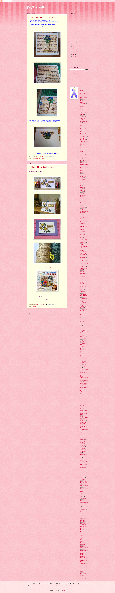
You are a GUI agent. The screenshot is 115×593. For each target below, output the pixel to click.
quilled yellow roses (84, 535)
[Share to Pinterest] (53, 156)
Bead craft (82, 193)
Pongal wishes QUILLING (82, 119)
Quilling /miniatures (84, 352)
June (74, 46)
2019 (73, 22)
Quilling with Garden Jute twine (41, 167)
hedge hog (82, 495)
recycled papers (83, 563)
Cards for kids (82, 207)
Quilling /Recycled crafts (83, 122)
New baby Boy (83, 281)
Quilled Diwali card (83, 154)
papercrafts (36, 6)
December (75, 34)
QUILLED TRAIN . (83, 298)
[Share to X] (50, 156)
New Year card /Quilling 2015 (83, 278)
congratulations (83, 479)
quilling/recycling (83, 167)
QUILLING (82, 90)
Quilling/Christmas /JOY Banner (83, 396)
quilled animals (83, 162)
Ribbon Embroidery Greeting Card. (84, 434)
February (74, 56)
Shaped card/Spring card (83, 452)
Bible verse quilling (83, 128)
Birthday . (82, 131)
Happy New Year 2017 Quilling (83, 256)
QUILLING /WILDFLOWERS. (83, 302)
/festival (81, 172)
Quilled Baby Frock (83, 314)
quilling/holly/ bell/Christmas (83, 554)
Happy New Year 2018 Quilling (83, 259)
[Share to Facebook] (52, 156)
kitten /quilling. (83, 498)
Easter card (82, 114)
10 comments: (41, 304)
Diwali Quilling (83, 220)
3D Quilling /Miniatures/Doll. (83, 181)
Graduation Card (83, 136)
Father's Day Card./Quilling (83, 233)
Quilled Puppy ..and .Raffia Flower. (83, 336)
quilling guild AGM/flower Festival (84, 547)
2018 (73, 24)
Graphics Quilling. (83, 239)
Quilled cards (82, 346)
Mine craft (82, 271)
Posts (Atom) (34, 313)
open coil (82, 500)
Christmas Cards (83, 93)
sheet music (82, 565)
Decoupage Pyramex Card (84, 217)
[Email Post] (46, 156)
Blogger (63, 590)
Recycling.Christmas (84, 429)
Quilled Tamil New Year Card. (83, 341)
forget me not (38, 158)
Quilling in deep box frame (84, 381)
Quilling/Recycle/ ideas (83, 403)
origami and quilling (84, 502)
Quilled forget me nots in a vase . (42, 17)
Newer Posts (30, 311)
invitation (82, 496)
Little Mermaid (83, 266)
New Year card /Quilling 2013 (83, 275)
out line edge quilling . (84, 505)
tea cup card (82, 571)
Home (47, 311)
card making (82, 477)
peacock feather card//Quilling (83, 508)
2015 (73, 30)
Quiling (81, 312)
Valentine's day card (83, 464)
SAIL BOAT (82, 439)
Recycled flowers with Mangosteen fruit (83, 423)
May (74, 48)
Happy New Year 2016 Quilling (83, 254)
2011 (73, 63)
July (73, 44)
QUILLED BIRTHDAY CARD (83, 143)
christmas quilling (83, 112)
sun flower (82, 569)
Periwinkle (82, 289)
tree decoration (83, 573)
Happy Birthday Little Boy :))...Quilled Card (83, 250)
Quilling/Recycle (83, 95)
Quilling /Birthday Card (83, 158)
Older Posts (64, 311)
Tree (81, 457)
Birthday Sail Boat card (83, 134)
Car (80, 205)
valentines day (82, 169)
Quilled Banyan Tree (84, 317)
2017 (73, 26)
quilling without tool (84, 550)
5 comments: (41, 156)
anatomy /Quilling (83, 472)
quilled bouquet (83, 518)
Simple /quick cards (83, 454)
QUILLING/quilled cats (83, 152)
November (75, 36)
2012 (73, 61)
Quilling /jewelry (83, 351)
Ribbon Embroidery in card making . (84, 437)
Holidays (81, 262)
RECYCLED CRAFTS (82, 124)
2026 (73, 15)
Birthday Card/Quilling (82, 103)
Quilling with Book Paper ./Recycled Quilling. (83, 384)
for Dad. (81, 491)
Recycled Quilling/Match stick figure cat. (84, 417)
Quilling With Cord (83, 372)
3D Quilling (82, 179)
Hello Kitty (82, 116)
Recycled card (82, 420)
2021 (73, 17)
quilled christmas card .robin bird (83, 524)
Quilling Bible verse (84, 358)
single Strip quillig (83, 566)
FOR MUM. (82, 229)
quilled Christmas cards (83, 98)
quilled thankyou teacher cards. (83, 533)
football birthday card (84, 488)
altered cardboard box (83, 469)
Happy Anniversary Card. (83, 247)
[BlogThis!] (49, 156)
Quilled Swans (83, 338)
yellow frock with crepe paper (83, 577)
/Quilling (82, 100)
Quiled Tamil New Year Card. (83, 310)
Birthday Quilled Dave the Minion (83, 200)
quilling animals (83, 544)
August (74, 42)
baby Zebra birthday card (84, 475)
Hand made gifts (83, 242)
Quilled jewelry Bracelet (83, 348)
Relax (81, 432)
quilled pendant (83, 531)
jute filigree (33, 306)
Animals (81, 183)
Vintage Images (83, 467)
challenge (51, 267)
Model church (82, 273)
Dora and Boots (83, 221)
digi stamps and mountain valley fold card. (84, 482)
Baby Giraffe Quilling (82, 191)
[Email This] (48, 156)
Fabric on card (82, 231)
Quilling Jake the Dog (83, 367)
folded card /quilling (84, 485)
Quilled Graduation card (83, 325)
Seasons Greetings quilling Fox (83, 446)
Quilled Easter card (83, 321)
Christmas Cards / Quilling (83, 105)
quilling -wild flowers (82, 542)
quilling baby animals (84, 164)
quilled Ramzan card (84, 511)
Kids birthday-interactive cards (83, 139)
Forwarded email (83, 236)
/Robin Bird (82, 170)
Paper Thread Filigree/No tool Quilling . (83, 284)
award (81, 111)
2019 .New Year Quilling (83, 177)
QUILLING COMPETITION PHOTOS (83, 306)
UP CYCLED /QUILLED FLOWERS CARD (83, 460)
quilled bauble (82, 516)
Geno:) (81, 237)
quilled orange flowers (82, 528)
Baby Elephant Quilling (83, 188)
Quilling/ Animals (83, 387)
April (74, 54)
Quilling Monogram (84, 369)
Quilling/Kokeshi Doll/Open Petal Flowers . (83, 400)
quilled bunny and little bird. (83, 521)
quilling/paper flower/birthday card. (84, 557)
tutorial (81, 575)
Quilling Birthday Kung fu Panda (83, 362)
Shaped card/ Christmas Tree (83, 449)
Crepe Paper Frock (83, 214)
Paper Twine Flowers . (84, 287)
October (74, 38)
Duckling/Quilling (83, 223)
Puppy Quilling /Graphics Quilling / (84, 295)
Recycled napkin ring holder (84, 427)
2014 (73, 32)
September (75, 40)
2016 (73, 28)
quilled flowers (44, 158)
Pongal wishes (82, 141)
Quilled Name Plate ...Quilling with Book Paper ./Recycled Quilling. (84, 332)
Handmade (82, 244)
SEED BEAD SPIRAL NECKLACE (82, 442)
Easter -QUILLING (83, 226)
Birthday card (82, 92)
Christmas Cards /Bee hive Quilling (84, 212)
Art (80, 185)
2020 (73, 20)
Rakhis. (81, 408)
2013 (73, 59)
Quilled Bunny (83, 320)
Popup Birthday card (84, 291)
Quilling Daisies (83, 364)
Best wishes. (33, 158)
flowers (81, 127)
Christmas (82, 209)
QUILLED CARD (83, 147)
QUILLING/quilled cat (83, 149)
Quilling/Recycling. (83, 405)
